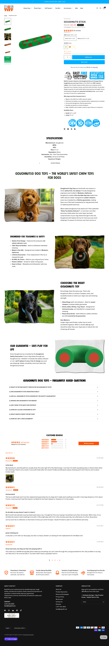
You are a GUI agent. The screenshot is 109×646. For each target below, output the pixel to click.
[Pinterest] (72, 129)
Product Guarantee (61, 592)
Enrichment (67, 8)
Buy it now (84, 62)
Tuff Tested (48, 8)
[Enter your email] (103, 602)
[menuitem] (27, 8)
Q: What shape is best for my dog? (22, 414)
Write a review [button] (89, 443)
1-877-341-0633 (9, 603)
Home (5, 15)
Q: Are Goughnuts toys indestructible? (24, 391)
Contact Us (59, 602)
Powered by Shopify (28, 634)
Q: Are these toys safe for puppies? (22, 405)
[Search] (100, 8)
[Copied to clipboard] (75, 129)
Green (66, 47)
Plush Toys (37, 8)
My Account (59, 599)
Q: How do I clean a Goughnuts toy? (22, 409)
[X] (68, 129)
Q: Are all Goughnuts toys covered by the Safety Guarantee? (32, 396)
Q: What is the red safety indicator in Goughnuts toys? (30, 387)
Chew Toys (27, 8)
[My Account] (97, 8)
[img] (10, 458)
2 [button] (52, 560)
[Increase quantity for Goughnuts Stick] (70, 57)
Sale (81, 8)
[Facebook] (65, 129)
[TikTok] (22, 610)
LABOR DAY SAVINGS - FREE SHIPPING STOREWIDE (54, 1)
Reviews (58, 604)
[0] (103, 8)
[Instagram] (10, 610)
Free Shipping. (67, 27)
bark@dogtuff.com (61, 609)
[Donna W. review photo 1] (10, 478)
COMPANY (59, 586)
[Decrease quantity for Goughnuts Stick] (65, 57)
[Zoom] (55, 21)
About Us (58, 589)
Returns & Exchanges (62, 594)
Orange (70, 47)
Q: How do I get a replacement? (21, 419)
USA (76, 8)
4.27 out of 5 (25, 442)
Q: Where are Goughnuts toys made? (23, 400)
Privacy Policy (60, 597)
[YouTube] (14, 610)
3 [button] (54, 560)
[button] (68, 30)
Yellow (74, 47)
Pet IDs (57, 8)
